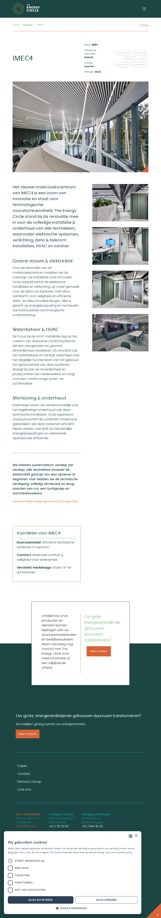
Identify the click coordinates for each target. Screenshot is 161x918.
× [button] (135, 835)
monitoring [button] (140, 52)
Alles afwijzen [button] (106, 900)
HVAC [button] (143, 58)
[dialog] (72, 872)
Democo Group (29, 781)
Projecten (28, 24)
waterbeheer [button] (139, 64)
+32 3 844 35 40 (92, 826)
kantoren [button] (130, 58)
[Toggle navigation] (144, 9)
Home (16, 24)
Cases (22, 766)
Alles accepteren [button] (40, 900)
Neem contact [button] (99, 651)
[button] (72, 908)
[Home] (30, 9)
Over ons (24, 789)
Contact (23, 773)
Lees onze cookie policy (118, 852)
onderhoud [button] (123, 52)
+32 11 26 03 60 (59, 826)
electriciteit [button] (122, 64)
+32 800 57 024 (26, 826)
